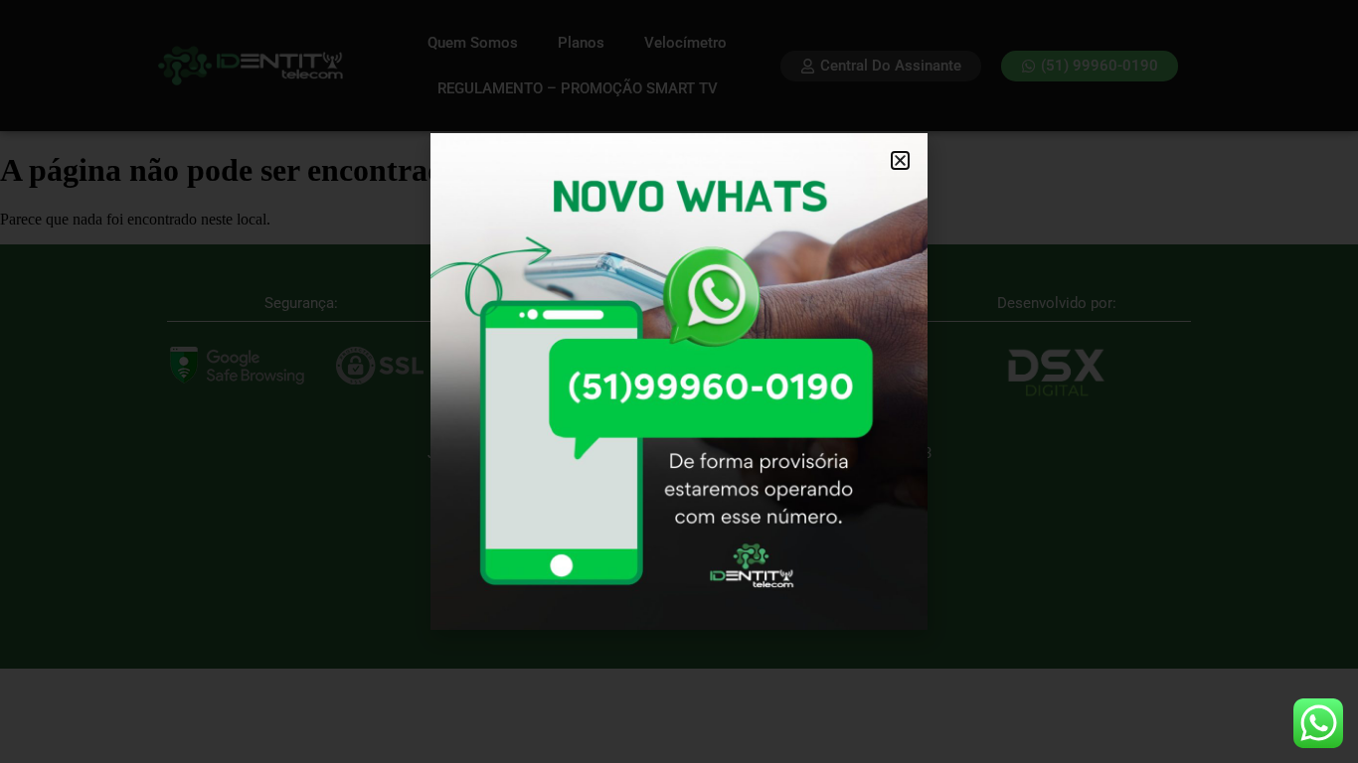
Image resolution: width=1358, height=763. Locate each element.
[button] (900, 160)
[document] (679, 381)
